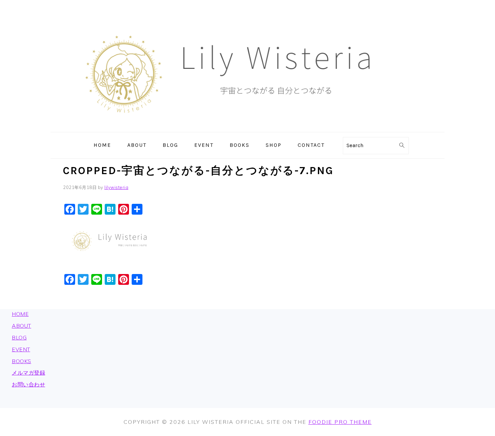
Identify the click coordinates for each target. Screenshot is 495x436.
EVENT (21, 349)
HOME (20, 313)
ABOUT (21, 325)
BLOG (19, 337)
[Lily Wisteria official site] (247, 127)
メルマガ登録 (28, 372)
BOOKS (21, 361)
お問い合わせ (28, 384)
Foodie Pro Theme (340, 421)
